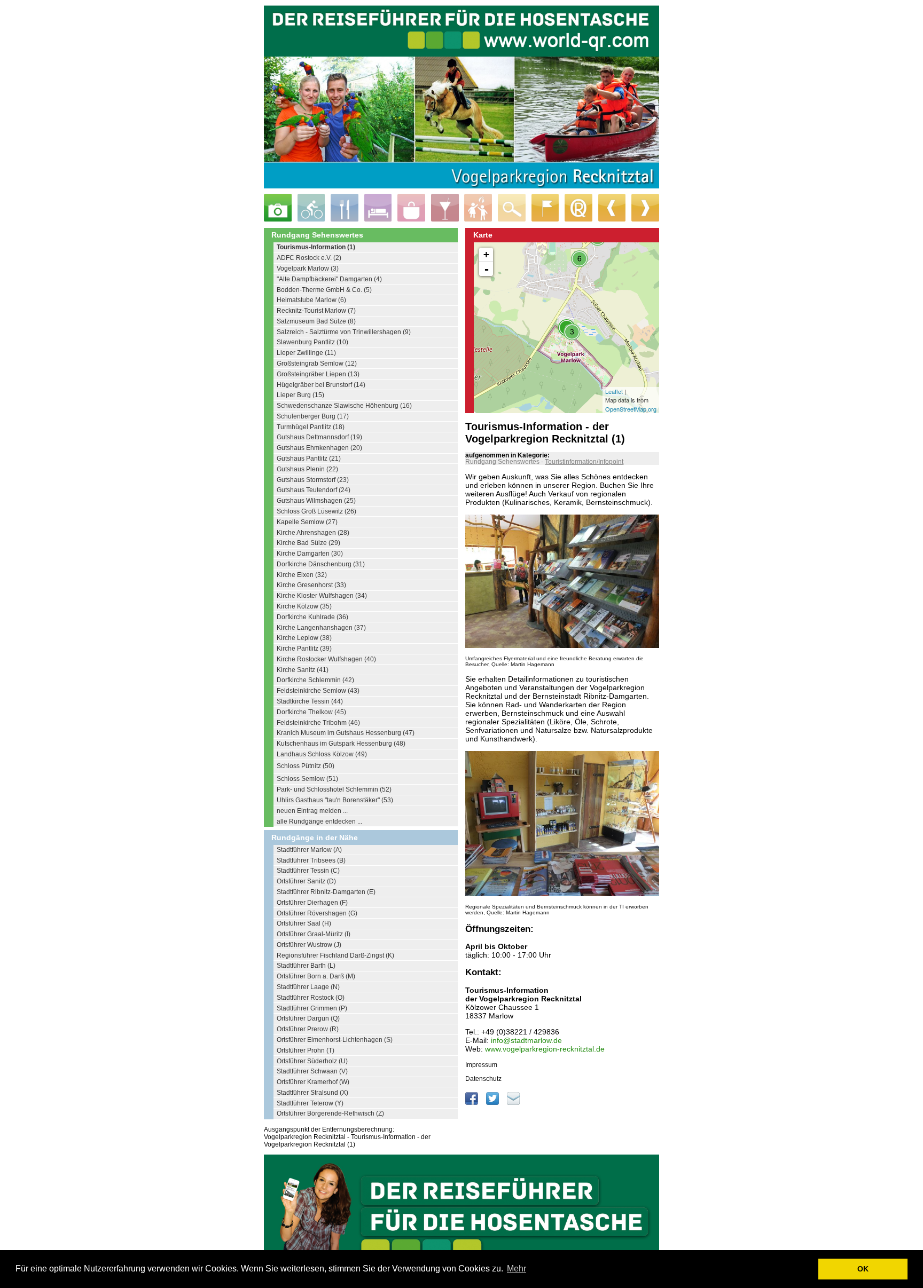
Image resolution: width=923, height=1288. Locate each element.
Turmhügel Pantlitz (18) (311, 427)
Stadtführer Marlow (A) (309, 850)
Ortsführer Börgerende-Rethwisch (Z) (330, 1113)
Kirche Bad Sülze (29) (308, 543)
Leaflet (614, 391)
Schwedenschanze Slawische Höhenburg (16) (344, 405)
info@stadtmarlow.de (526, 1040)
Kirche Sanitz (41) (302, 670)
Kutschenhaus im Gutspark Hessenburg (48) (341, 743)
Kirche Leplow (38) (304, 638)
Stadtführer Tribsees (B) (311, 860)
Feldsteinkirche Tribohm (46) (318, 722)
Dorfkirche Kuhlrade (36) (312, 617)
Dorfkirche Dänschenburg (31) (321, 564)
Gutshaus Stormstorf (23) (313, 480)
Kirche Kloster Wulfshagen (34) (322, 595)
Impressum (481, 1065)
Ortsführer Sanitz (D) (306, 881)
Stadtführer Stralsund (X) (312, 1092)
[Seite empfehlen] (513, 1103)
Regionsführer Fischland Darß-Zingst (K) (335, 955)
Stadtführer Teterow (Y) (310, 1103)
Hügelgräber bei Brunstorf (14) (321, 385)
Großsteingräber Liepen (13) (318, 374)
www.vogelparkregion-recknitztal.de (545, 1049)
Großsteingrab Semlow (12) (317, 363)
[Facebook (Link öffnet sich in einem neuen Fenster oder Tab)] (472, 1103)
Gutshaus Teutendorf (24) (313, 490)
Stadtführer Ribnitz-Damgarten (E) (326, 892)
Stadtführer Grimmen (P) (312, 1008)
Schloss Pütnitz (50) (305, 766)
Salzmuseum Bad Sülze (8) (316, 321)
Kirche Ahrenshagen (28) (313, 532)
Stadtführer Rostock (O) (311, 997)
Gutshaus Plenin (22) (307, 469)
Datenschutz (483, 1078)
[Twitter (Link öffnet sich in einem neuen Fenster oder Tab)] (493, 1103)
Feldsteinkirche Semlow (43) (318, 690)
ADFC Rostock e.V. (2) (309, 258)
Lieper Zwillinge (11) (306, 353)
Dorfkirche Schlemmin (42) (315, 680)
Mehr (516, 1268)
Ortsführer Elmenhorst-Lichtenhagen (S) (335, 1040)
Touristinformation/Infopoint (584, 462)
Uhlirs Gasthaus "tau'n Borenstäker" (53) (335, 800)
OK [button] (863, 1269)
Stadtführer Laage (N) (308, 987)
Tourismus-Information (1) (316, 247)
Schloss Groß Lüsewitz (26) (316, 511)
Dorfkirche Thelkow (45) (311, 712)
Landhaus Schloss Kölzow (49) (322, 754)
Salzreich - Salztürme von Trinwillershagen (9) (344, 332)
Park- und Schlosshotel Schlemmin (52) (334, 789)
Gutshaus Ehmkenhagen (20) (319, 448)
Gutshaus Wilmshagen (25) (316, 500)
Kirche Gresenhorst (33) (311, 585)
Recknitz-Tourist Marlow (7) (316, 310)
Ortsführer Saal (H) (304, 923)
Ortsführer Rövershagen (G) (317, 913)
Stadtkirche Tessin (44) (310, 701)
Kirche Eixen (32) (302, 575)
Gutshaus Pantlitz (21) (309, 458)
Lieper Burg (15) (300, 395)
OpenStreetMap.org (630, 409)
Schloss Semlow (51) (307, 779)
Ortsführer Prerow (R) (308, 1029)
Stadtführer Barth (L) (306, 965)
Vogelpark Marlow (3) (308, 268)
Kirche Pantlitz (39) (304, 648)
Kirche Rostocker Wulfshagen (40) (326, 659)
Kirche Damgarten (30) (310, 553)
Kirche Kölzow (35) (304, 606)
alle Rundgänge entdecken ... (319, 821)
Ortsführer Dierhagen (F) (312, 902)
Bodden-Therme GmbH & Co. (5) (324, 290)
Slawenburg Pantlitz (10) (312, 342)
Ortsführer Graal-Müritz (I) (313, 934)
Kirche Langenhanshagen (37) (321, 627)
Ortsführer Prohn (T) (305, 1050)
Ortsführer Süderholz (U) (312, 1061)
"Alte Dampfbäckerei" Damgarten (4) (329, 279)
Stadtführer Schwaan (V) (312, 1071)
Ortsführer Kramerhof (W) (313, 1082)
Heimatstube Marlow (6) (311, 300)
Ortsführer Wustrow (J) (309, 945)
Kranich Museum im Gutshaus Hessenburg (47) (345, 733)
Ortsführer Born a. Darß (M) (316, 976)
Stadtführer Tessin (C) (308, 870)
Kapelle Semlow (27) (307, 522)
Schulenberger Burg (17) (313, 416)
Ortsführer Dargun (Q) (308, 1018)
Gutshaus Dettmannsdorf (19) (319, 437)
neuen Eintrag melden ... (312, 811)
